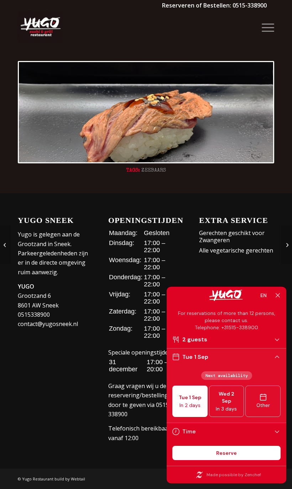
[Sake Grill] (5, 244)
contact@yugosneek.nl (48, 324)
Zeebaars (153, 170)
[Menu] (264, 27)
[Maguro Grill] (286, 244)
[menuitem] (264, 27)
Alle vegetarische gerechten (236, 250)
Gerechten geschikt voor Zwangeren (232, 236)
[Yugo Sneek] (40, 27)
